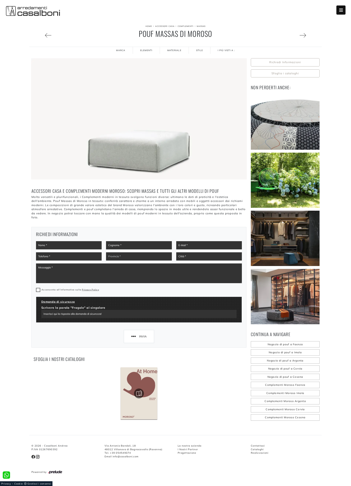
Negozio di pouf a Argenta (285, 360)
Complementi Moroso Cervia (285, 409)
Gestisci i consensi (39, 483)
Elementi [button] (146, 50)
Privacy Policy (90, 289)
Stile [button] (199, 50)
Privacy (6, 483)
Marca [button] (120, 50)
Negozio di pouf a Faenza (285, 344)
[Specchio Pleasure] (310, 35)
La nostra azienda (189, 445)
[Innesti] (41, 35)
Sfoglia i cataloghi (285, 73)
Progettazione (187, 452)
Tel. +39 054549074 (118, 452)
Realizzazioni (259, 452)
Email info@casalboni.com (121, 456)
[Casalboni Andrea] (32, 10)
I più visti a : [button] (226, 50)
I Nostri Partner (188, 449)
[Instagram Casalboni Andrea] (37, 456)
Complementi (186, 26)
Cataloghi (257, 449)
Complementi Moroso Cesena (285, 417)
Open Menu (341, 10)
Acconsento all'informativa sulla (70, 289)
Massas (201, 26)
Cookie (18, 483)
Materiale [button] (174, 50)
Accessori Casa (164, 26)
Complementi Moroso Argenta (285, 401)
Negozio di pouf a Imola (285, 352)
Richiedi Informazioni (285, 62)
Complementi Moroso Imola (285, 393)
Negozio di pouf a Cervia (285, 368)
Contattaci (258, 445)
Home (149, 26)
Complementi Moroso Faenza (285, 384)
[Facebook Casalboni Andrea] (33, 456)
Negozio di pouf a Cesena (285, 376)
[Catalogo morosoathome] (139, 393)
